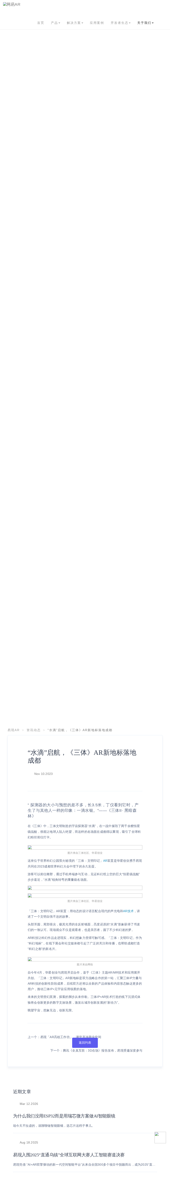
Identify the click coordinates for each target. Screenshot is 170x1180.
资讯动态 (34, 730)
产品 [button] (54, 23)
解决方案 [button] (74, 23)
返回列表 (85, 1042)
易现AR (14, 730)
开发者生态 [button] (119, 23)
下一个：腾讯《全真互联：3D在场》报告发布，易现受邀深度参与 (96, 1050)
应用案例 (97, 23)
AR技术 (128, 911)
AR (105, 860)
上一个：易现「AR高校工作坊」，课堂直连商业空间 (64, 1037)
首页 (40, 23)
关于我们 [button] (144, 23)
